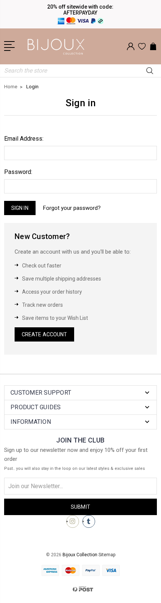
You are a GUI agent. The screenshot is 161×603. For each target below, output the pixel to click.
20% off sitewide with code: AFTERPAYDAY (80, 10)
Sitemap (106, 554)
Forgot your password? (72, 208)
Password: (18, 171)
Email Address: (23, 138)
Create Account (44, 334)
